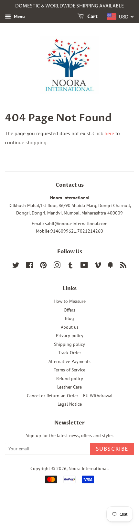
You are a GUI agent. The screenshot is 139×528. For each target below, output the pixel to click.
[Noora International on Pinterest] (43, 266)
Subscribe (112, 449)
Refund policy (69, 378)
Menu (19, 16)
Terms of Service (69, 370)
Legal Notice (70, 404)
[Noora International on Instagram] (56, 266)
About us (70, 327)
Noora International (88, 468)
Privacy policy (69, 335)
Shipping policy (69, 344)
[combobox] (120, 16)
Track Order (69, 353)
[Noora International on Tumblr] (70, 266)
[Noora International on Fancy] (110, 266)
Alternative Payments (69, 361)
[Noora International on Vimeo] (98, 266)
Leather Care (69, 387)
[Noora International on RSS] (123, 266)
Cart (92, 17)
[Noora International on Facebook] (29, 266)
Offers (69, 310)
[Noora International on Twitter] (15, 266)
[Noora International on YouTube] (84, 266)
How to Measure (70, 301)
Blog (69, 318)
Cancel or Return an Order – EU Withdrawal (69, 396)
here (109, 133)
